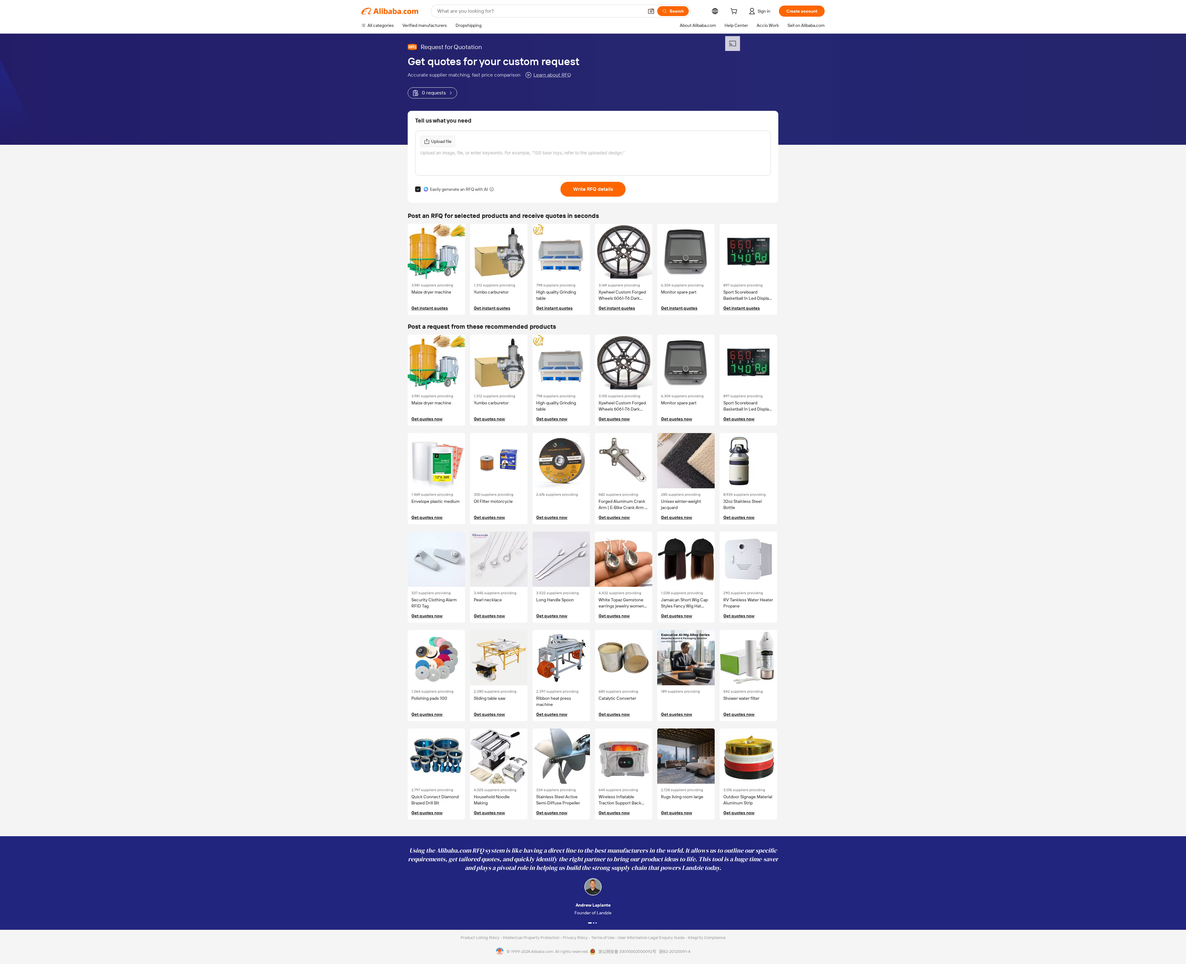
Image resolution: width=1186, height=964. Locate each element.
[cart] (735, 12)
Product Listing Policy (480, 937)
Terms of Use (603, 937)
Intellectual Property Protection (531, 937)
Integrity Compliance (706, 937)
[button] (651, 11)
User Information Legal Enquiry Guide (651, 937)
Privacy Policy (576, 937)
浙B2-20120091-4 (674, 951)
